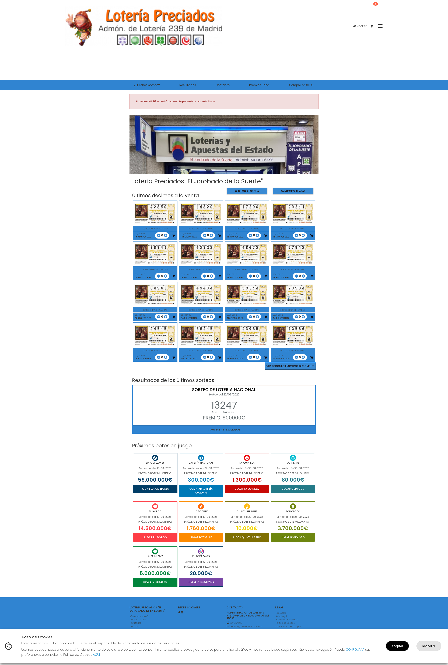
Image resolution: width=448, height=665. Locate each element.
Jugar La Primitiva (155, 582)
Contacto (134, 626)
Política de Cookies (285, 622)
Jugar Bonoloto (293, 537)
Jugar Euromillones (155, 489)
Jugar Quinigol (293, 489)
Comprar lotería (138, 619)
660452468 (235, 623)
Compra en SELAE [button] (301, 85)
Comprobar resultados (224, 429)
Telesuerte (281, 612)
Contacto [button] (222, 85)
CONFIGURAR (355, 649)
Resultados (135, 622)
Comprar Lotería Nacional (201, 490)
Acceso (361, 26)
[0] (373, 26)
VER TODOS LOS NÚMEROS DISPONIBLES (290, 366)
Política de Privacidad (287, 619)
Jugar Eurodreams (201, 582)
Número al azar (294, 191)
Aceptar (397, 646)
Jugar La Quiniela (247, 489)
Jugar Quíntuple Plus (246, 537)
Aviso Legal (281, 616)
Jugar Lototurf (201, 537)
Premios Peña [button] (259, 85)
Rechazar (428, 646)
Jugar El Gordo (155, 537)
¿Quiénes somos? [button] (147, 85)
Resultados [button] (187, 85)
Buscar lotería (248, 191)
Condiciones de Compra (288, 626)
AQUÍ (96, 654)
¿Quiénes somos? (139, 616)
